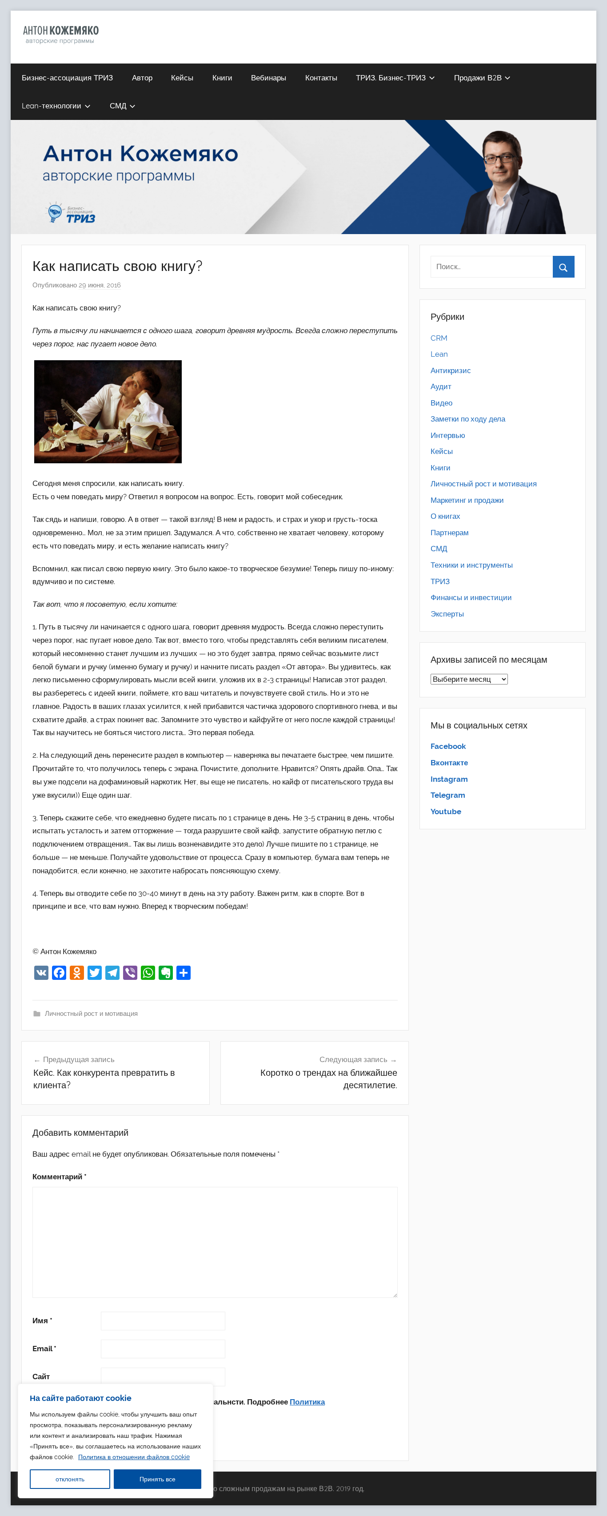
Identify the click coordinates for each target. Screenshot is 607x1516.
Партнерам (450, 532)
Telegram (448, 795)
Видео (441, 402)
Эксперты (447, 613)
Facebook (448, 746)
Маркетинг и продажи (467, 500)
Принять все (158, 1479)
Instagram (449, 779)
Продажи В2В (478, 77)
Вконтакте (449, 762)
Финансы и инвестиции (471, 597)
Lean (439, 354)
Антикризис (451, 370)
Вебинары (268, 77)
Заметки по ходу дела (468, 418)
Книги (222, 77)
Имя (42, 1320)
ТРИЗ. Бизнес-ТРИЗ (391, 77)
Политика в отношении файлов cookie (134, 1456)
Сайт (41, 1376)
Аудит (441, 386)
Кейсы (182, 77)
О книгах (445, 516)
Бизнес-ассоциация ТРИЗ (67, 77)
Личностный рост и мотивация (91, 1014)
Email (44, 1348)
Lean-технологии (51, 105)
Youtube (446, 811)
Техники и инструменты (472, 565)
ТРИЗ (440, 581)
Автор (142, 77)
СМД (118, 105)
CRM (439, 338)
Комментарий (59, 1176)
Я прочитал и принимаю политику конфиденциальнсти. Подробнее (178, 1408)
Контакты (321, 77)
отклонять (70, 1479)
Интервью (448, 435)
